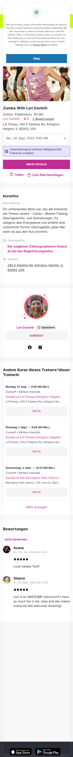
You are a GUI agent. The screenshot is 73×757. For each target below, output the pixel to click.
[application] (36, 378)
